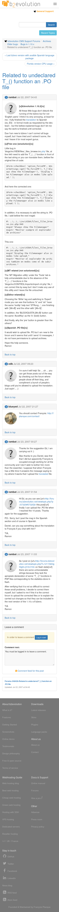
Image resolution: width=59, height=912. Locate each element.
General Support (45, 11)
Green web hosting (11, 805)
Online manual (38, 783)
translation (31, 119)
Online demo (8, 739)
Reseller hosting (10, 834)
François (38, 907)
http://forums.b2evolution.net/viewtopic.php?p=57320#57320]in (36, 501)
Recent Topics (48, 32)
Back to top (10, 354)
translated (43, 473)
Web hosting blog (10, 783)
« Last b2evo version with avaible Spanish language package (29, 57)
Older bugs (12, 44)
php (43, 151)
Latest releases (38, 710)
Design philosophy (11, 753)
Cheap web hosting (11, 798)
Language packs (39, 732)
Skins (33, 717)
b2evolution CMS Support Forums (24, 41)
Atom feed (12, 900)
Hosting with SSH (10, 812)
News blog (7, 885)
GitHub (10, 856)
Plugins (34, 724)
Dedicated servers (11, 826)
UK (8, 841)
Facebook (12, 871)
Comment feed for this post (30, 670)
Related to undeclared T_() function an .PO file (28, 81)
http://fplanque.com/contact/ (36, 415)
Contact (35, 752)
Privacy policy (37, 826)
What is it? (7, 710)
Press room (36, 819)
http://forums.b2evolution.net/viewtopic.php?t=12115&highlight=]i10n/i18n (36, 563)
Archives (47, 41)
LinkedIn (11, 878)
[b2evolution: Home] (21, 4)
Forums (35, 790)
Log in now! (41, 637)
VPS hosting (8, 819)
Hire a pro (36, 798)
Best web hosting (10, 790)
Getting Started (9, 724)
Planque (47, 907)
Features (6, 717)
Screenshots (8, 732)
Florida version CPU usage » (40, 63)
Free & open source (11, 761)
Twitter (10, 864)
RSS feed (12, 893)
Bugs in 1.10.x (27, 44)
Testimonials (8, 746)
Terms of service (10, 768)
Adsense (35, 812)
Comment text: (12, 647)
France (14, 841)
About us (35, 745)
